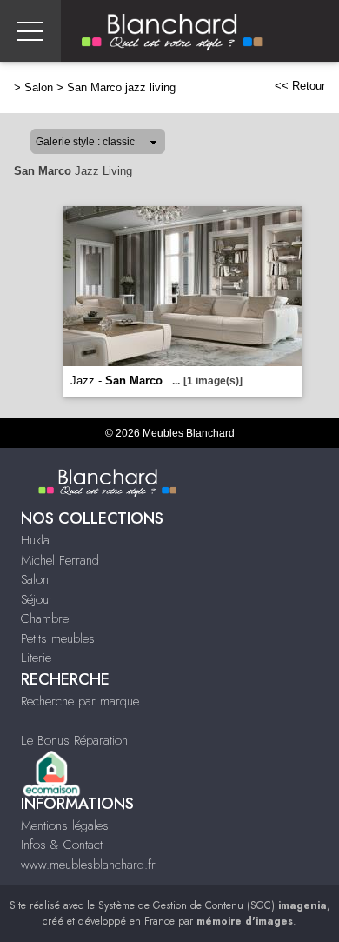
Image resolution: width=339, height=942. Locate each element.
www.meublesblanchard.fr (88, 864)
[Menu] (30, 31)
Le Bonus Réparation (74, 740)
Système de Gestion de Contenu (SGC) (212, 905)
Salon (38, 87)
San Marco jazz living (121, 87)
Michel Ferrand (60, 560)
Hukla (35, 540)
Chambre (45, 618)
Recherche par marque (80, 701)
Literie (36, 657)
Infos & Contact (62, 844)
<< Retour (300, 85)
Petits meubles (58, 638)
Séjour (37, 599)
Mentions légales (65, 825)
